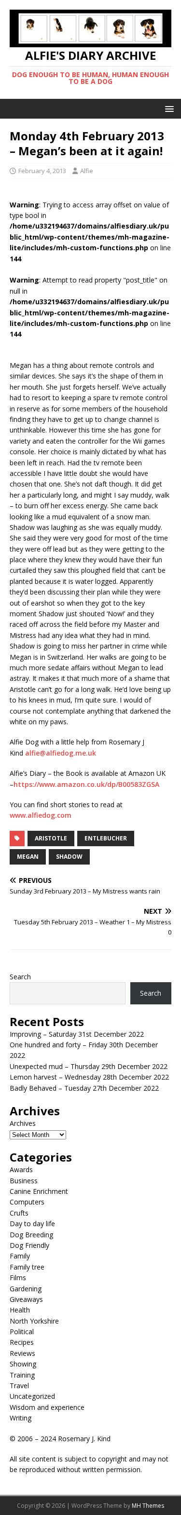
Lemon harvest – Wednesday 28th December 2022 (89, 1077)
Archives (23, 1123)
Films (18, 1277)
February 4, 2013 (42, 170)
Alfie (86, 170)
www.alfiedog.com (40, 815)
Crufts (19, 1212)
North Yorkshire (34, 1321)
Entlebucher (105, 838)
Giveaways (26, 1299)
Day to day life (32, 1223)
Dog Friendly (29, 1245)
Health (20, 1309)
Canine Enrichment (39, 1191)
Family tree (27, 1267)
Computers (27, 1201)
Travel (19, 1385)
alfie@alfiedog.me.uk (60, 753)
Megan (28, 856)
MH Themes (148, 1505)
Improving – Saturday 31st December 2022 (77, 1034)
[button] (168, 108)
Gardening (26, 1288)
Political (22, 1331)
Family (20, 1255)
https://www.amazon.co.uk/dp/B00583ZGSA (86, 784)
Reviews (22, 1353)
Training (22, 1375)
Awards (21, 1169)
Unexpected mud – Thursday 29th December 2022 (88, 1066)
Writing (20, 1417)
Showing (23, 1363)
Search (20, 976)
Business (24, 1180)
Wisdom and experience (47, 1407)
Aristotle (51, 838)
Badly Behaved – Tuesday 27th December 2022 (84, 1088)
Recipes (22, 1342)
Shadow (69, 856)
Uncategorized (32, 1396)
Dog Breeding (31, 1234)
